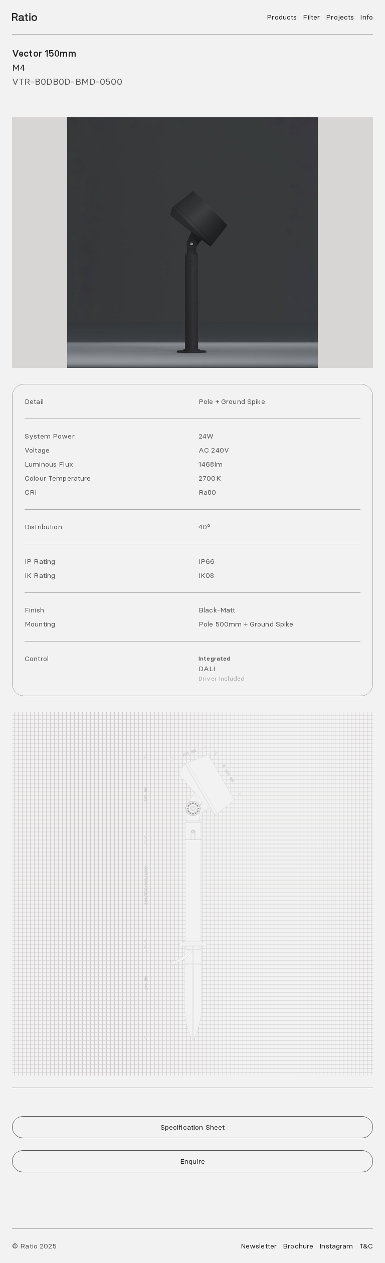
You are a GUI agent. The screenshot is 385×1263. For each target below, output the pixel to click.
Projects (340, 17)
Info (366, 17)
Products (282, 17)
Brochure (298, 1245)
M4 (18, 67)
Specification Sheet (192, 1127)
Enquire (192, 1161)
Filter (311, 17)
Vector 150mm (44, 53)
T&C (366, 1245)
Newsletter (259, 1245)
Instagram (336, 1245)
